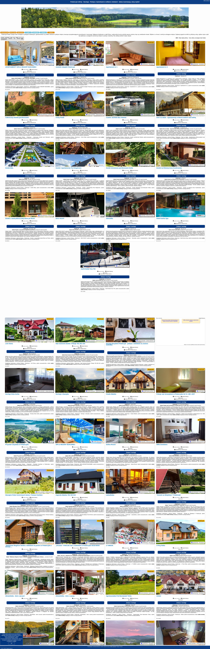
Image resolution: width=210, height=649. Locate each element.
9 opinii (184, 606)
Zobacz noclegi (30, 75)
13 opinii (39, 128)
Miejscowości (20, 32)
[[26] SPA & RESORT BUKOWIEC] (79, 431)
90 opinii (195, 405)
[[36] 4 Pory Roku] (180, 531)
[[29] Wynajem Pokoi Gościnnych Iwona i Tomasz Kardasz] (29, 481)
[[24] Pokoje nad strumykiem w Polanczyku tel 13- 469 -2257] (180, 380)
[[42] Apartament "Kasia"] (79, 632)
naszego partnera (35, 87)
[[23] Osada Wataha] (130, 380)
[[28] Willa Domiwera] (180, 431)
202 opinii (141, 179)
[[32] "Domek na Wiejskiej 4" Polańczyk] (180, 481)
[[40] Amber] (180, 582)
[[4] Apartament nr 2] (180, 53)
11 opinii (112, 280)
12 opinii (42, 78)
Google (3, 635)
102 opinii (39, 455)
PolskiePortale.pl (9, 648)
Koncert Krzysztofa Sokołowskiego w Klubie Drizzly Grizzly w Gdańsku (170, 321)
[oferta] (39, 64)
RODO (14, 641)
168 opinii (34, 179)
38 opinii (139, 128)
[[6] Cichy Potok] (79, 104)
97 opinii (191, 179)
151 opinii (96, 555)
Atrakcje (43, 32)
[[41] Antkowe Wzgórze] (29, 632)
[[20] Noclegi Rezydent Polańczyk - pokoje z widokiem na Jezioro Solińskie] (130, 330)
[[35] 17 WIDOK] (130, 531)
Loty (28, 32)
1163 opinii (135, 455)
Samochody (35, 32)
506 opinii (88, 78)
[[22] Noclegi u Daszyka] (79, 380)
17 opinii (134, 229)
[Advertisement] (105, 305)
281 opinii (88, 455)
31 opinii (51, 556)
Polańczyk (50, 42)
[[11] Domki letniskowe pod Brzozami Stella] (130, 154)
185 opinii (148, 356)
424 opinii (135, 405)
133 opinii (84, 128)
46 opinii (41, 229)
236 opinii (34, 355)
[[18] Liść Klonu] (29, 330)
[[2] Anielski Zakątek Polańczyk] (79, 53)
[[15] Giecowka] (130, 204)
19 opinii (84, 229)
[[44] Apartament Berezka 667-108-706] (180, 632)
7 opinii (87, 606)
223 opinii (91, 355)
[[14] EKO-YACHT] (79, 204)
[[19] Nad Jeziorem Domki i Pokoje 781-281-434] (79, 330)
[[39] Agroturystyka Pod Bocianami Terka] (130, 582)
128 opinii (185, 555)
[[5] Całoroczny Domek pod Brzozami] (29, 104)
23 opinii (134, 555)
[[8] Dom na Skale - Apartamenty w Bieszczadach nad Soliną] (180, 104)
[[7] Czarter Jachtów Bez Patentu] (130, 104)
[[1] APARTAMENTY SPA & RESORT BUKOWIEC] (29, 53)
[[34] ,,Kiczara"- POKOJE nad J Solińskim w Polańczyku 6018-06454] (79, 531)
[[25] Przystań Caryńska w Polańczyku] (29, 431)
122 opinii (195, 128)
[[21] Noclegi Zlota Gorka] (29, 380)
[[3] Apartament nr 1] (130, 53)
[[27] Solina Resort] (130, 431)
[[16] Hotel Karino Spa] (180, 204)
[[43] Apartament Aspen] (130, 632)
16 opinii (140, 606)
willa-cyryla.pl (207, 0)
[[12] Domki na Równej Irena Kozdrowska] (180, 154)
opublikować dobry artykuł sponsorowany (198, 344)
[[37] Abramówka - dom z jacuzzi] (29, 582)
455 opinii (186, 455)
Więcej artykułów (159, 318)
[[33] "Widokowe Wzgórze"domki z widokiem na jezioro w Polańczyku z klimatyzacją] (29, 531)
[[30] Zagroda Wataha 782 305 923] (79, 481)
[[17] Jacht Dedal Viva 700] (105, 255)
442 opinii (186, 229)
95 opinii (36, 405)
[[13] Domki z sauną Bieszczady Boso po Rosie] (29, 204)
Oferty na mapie (13, 32)
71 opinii (88, 506)
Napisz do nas (119, 646)
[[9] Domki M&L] (29, 154)
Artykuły (51, 32)
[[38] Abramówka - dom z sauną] (79, 582)
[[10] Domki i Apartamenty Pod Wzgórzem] (79, 154)
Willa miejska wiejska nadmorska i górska (191, 321)
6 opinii (190, 505)
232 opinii (90, 179)
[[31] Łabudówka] (130, 481)
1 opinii (135, 78)
